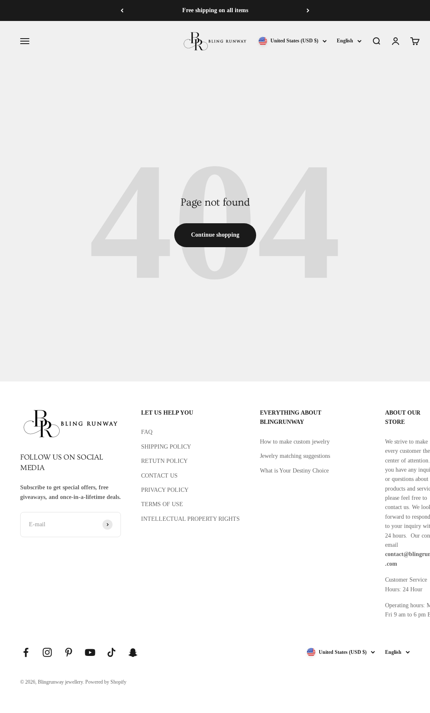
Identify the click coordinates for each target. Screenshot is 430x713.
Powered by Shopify (105, 682)
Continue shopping (215, 235)
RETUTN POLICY (164, 461)
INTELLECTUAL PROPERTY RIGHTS (190, 519)
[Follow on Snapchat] (133, 652)
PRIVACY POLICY (165, 490)
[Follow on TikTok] (111, 652)
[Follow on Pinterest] (68, 652)
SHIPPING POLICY (166, 447)
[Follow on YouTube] (90, 652)
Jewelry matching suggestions (295, 456)
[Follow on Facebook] (25, 652)
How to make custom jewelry (295, 442)
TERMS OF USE (162, 504)
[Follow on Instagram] (47, 652)
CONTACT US (159, 476)
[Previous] (122, 10)
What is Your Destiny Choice (294, 470)
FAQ (146, 432)
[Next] (308, 10)
